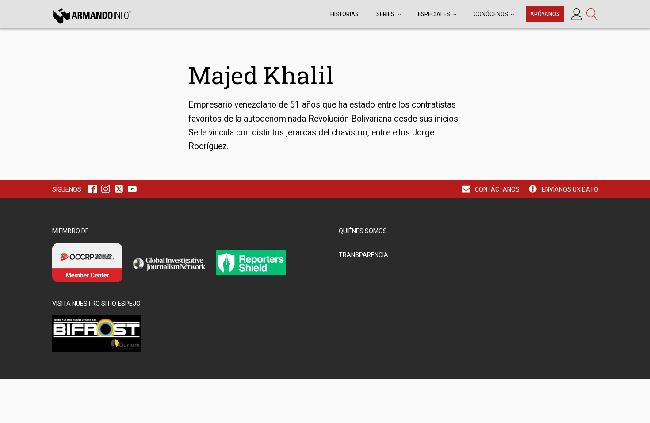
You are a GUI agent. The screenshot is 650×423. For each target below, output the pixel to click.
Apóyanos (545, 14)
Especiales (434, 14)
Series (385, 14)
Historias (344, 14)
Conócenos (491, 14)
